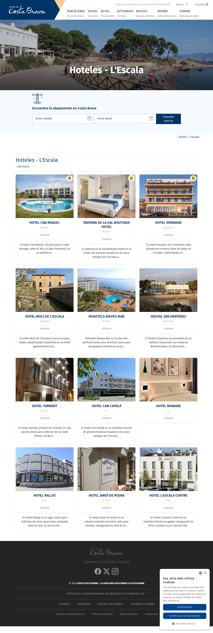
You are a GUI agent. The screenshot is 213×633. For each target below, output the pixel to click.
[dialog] (185, 599)
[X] (106, 573)
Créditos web (151, 614)
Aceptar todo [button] (185, 607)
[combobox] (200, 573)
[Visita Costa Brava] (27, 10)
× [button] (205, 573)
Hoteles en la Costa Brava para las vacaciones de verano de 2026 (106, 593)
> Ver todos (22, 166)
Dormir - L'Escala (189, 137)
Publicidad (83, 604)
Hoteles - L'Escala (37, 160)
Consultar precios (168, 118)
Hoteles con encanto (110, 604)
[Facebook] (98, 573)
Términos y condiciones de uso (70, 614)
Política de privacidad (102, 614)
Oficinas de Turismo (142, 604)
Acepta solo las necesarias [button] (184, 615)
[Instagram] (115, 573)
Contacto (64, 604)
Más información (171, 600)
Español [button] (200, 4)
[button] (184, 623)
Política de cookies (129, 614)
